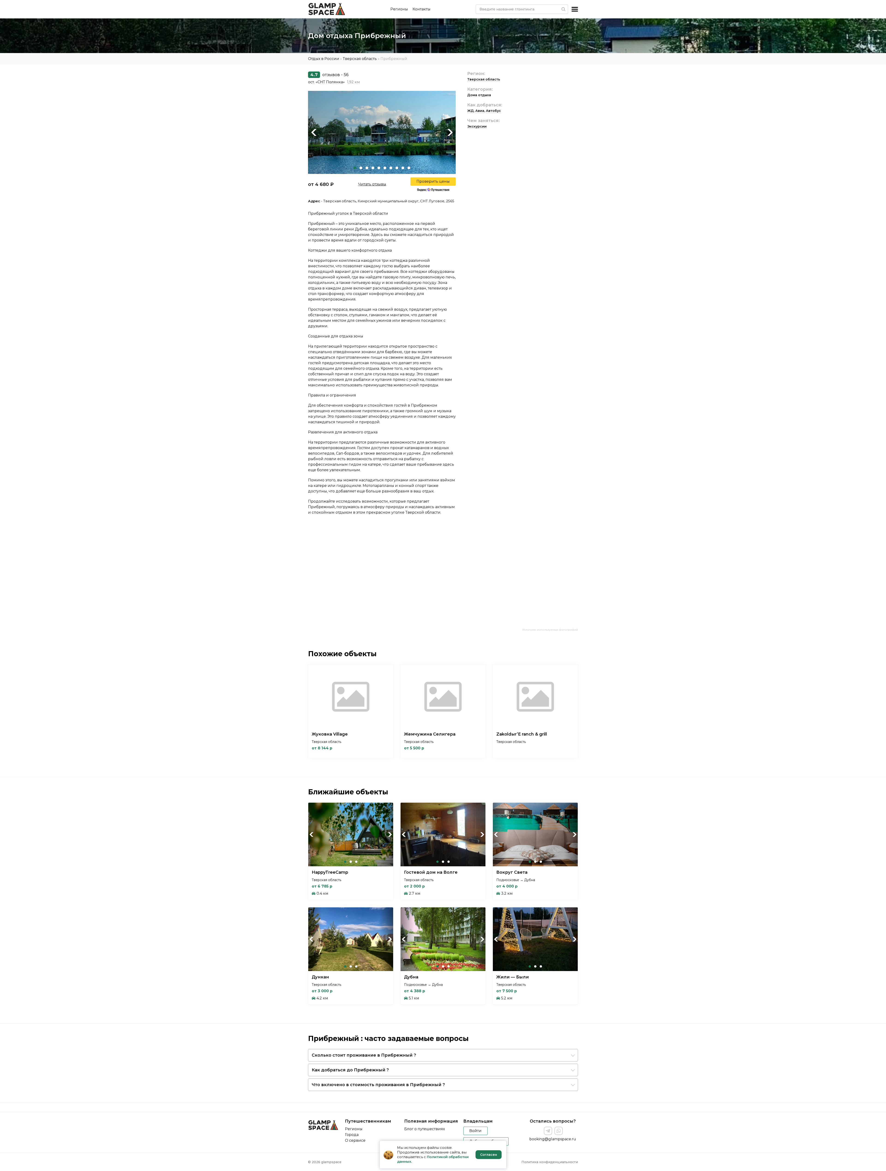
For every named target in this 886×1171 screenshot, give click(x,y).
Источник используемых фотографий (550, 629)
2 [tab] (360, 168)
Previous (313, 132)
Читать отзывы (372, 184)
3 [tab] (366, 168)
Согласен (488, 1155)
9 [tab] (402, 168)
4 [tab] (372, 168)
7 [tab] (390, 168)
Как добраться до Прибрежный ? (350, 1070)
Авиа (479, 111)
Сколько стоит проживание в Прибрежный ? (364, 1055)
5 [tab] (378, 168)
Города (352, 1134)
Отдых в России (323, 59)
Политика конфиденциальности (549, 1162)
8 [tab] (396, 168)
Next (449, 132)
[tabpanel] (382, 132)
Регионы (399, 9)
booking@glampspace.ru (552, 1139)
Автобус (493, 111)
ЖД (470, 111)
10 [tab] (408, 168)
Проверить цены (433, 181)
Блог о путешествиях (424, 1129)
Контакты (422, 9)
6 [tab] (384, 168)
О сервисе (355, 1140)
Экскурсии (477, 126)
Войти (475, 1131)
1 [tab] (354, 168)
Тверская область (360, 59)
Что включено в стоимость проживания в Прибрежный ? (378, 1084)
